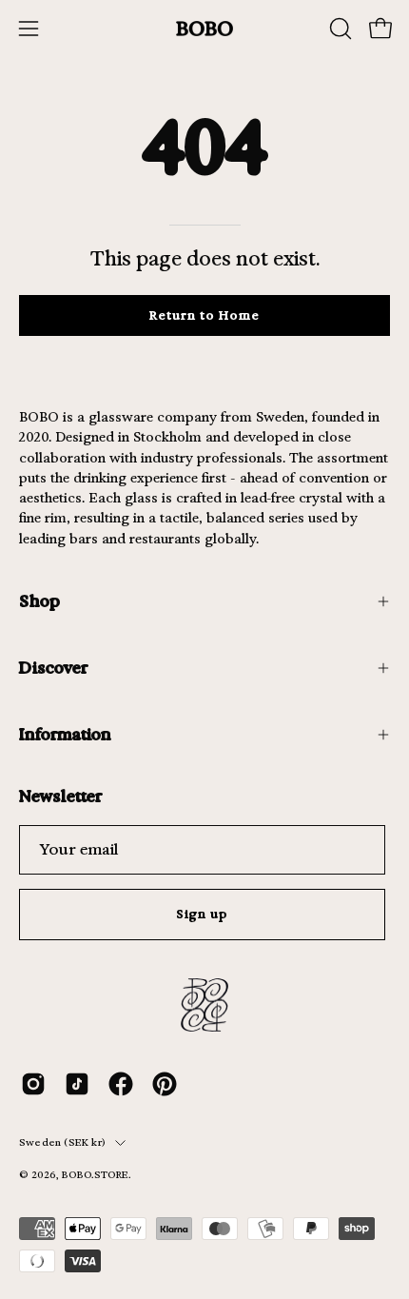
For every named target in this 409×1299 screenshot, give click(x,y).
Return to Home (204, 315)
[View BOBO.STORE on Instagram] (33, 1084)
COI (91, 1190)
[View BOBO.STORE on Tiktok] (77, 1084)
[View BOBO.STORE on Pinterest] (164, 1084)
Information (65, 734)
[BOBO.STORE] (204, 29)
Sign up (202, 914)
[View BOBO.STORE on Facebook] (121, 1084)
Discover (53, 668)
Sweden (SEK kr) (62, 1142)
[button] (338, 28)
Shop (39, 601)
